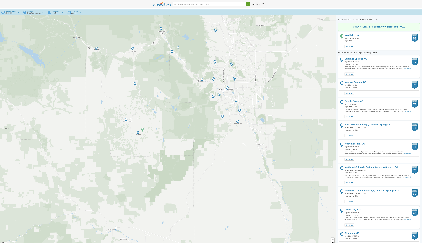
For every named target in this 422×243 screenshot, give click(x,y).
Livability (255, 4)
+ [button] (333, 239)
